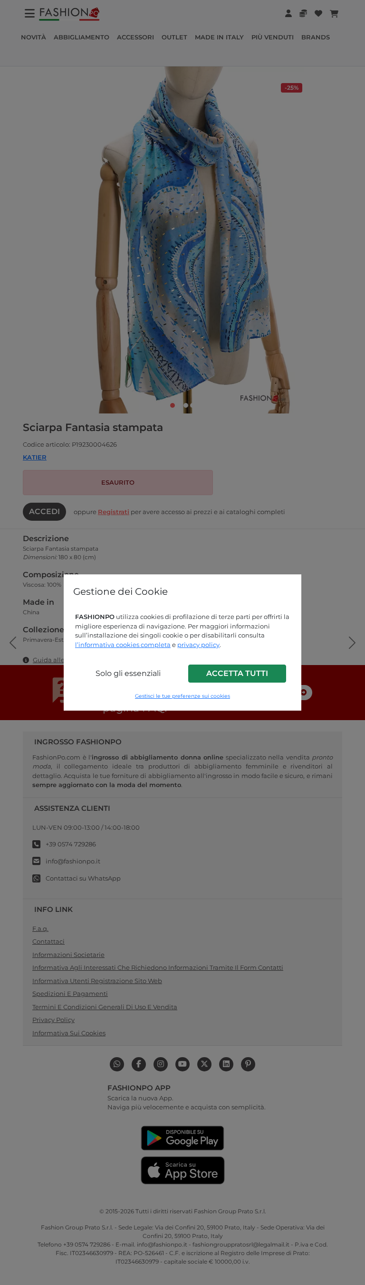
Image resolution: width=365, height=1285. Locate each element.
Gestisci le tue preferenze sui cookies (182, 696)
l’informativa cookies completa (123, 644)
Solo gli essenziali (128, 673)
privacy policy (198, 644)
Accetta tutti (237, 673)
